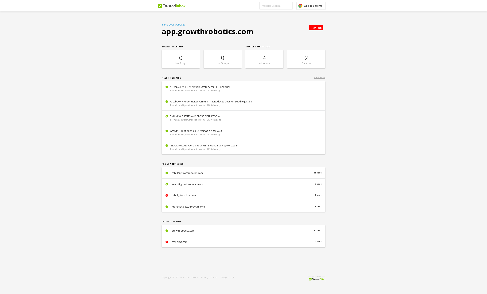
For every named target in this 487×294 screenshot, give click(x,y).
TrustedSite (183, 277)
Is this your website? (173, 24)
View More (319, 77)
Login (232, 277)
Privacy (204, 277)
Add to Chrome (313, 5)
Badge (224, 277)
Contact (214, 277)
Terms (195, 277)
